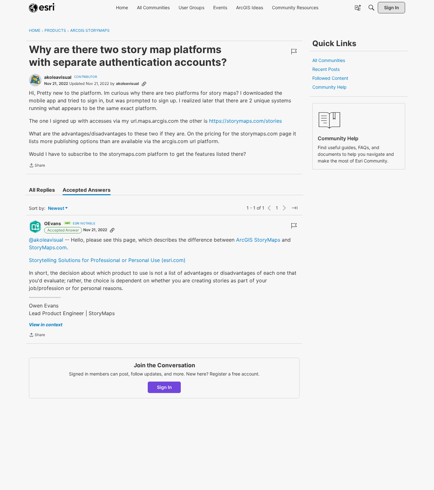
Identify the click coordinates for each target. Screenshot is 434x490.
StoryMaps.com (48, 247)
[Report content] (294, 51)
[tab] (42, 189)
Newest (56, 208)
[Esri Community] (42, 7)
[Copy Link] (144, 83)
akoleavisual (57, 77)
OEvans (52, 223)
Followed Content (330, 78)
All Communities (328, 60)
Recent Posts (326, 69)
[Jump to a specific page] (294, 208)
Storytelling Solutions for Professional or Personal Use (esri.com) (107, 260)
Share (37, 166)
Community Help (329, 87)
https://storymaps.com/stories (245, 121)
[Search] (371, 7)
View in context (45, 324)
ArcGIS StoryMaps (258, 240)
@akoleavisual (46, 240)
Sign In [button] (164, 387)
